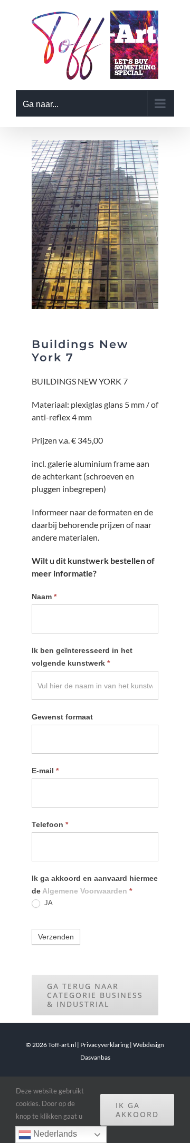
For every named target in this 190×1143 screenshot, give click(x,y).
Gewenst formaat (62, 717)
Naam (44, 596)
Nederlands (54, 1133)
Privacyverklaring (104, 1045)
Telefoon (50, 824)
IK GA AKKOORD (137, 1109)
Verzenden (56, 937)
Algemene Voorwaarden (84, 891)
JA (47, 903)
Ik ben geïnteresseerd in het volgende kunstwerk (82, 656)
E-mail (45, 770)
